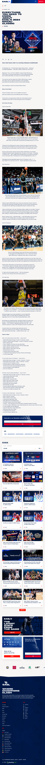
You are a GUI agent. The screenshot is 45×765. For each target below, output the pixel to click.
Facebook (26, 704)
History (3, 723)
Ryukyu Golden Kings (8, 743)
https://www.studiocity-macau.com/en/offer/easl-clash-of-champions (15, 94)
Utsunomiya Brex (7, 750)
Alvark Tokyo (7, 732)
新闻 (5, 5)
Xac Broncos (7, 752)
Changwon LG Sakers (8, 734)
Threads (26, 709)
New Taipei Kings (7, 741)
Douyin (26, 718)
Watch (3, 708)
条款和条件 (20, 759)
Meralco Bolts (7, 739)
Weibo (26, 715)
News (3, 710)
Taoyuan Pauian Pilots (8, 748)
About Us (3, 721)
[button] (19, 448)
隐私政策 (24, 759)
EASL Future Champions (6, 725)
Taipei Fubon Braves (8, 746)
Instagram (26, 707)
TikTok (26, 712)
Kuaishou (26, 713)
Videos (3, 712)
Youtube (26, 710)
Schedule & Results (5, 706)
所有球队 (3, 730)
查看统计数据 (12, 632)
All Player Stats (4, 714)
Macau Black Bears (8, 737)
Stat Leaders (4, 716)
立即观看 (12, 656)
